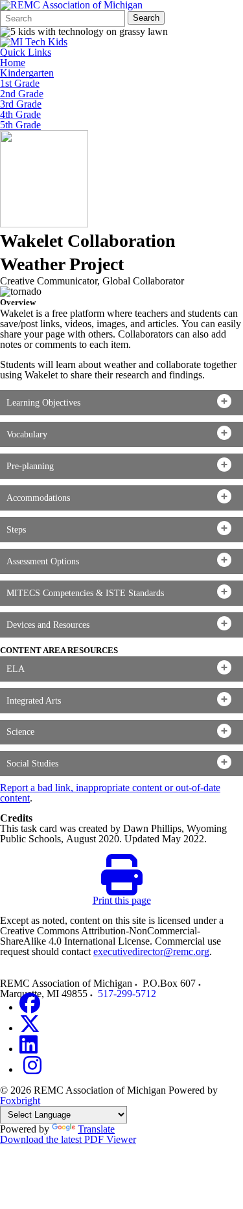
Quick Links (25, 52)
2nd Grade (21, 94)
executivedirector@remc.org (151, 951)
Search (146, 18)
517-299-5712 (127, 993)
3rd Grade (20, 104)
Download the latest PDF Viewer (68, 1139)
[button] (121, 402)
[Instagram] (32, 1069)
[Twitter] (29, 1027)
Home (12, 63)
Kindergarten (27, 73)
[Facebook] (29, 1007)
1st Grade (20, 83)
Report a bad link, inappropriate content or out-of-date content (110, 792)
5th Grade (20, 125)
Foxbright (20, 1100)
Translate (96, 1128)
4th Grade (20, 114)
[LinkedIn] (28, 1048)
